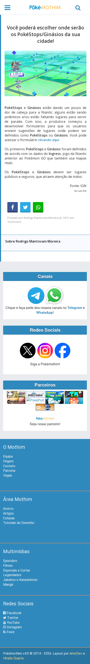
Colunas (9, 518)
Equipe (8, 456)
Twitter (12, 618)
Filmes (8, 566)
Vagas (7, 475)
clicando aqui (48, 140)
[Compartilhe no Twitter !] (25, 207)
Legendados (12, 575)
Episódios (10, 561)
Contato (9, 466)
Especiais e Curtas (16, 570)
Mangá (8, 585)
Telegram (74, 307)
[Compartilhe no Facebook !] (12, 207)
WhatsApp (44, 312)
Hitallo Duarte (13, 658)
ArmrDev (75, 653)
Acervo (8, 509)
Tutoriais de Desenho (18, 523)
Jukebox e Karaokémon (20, 580)
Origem (8, 461)
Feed (10, 632)
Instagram (14, 627)
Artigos (8, 513)
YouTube (13, 623)
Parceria (9, 471)
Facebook (14, 613)
